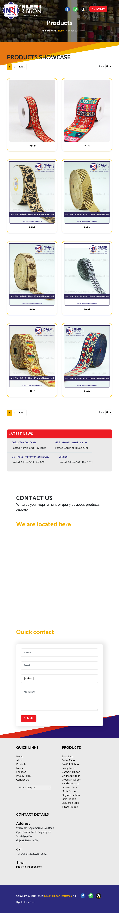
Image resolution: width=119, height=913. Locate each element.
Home (61, 31)
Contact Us (22, 780)
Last (21, 66)
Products (21, 764)
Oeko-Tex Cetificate (24, 442)
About (19, 760)
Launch (63, 457)
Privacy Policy (23, 776)
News (19, 768)
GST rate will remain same (71, 442)
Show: (102, 66)
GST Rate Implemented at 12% (30, 457)
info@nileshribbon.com (29, 867)
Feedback (21, 772)
